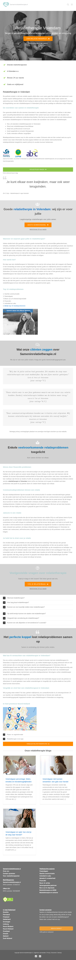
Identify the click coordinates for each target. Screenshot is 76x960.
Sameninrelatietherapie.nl (26, 952)
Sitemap (59, 952)
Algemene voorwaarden (40, 952)
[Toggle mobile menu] (72, 4)
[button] (38, 598)
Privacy (48, 952)
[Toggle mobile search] (68, 4)
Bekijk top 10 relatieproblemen (14, 306)
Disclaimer (54, 952)
